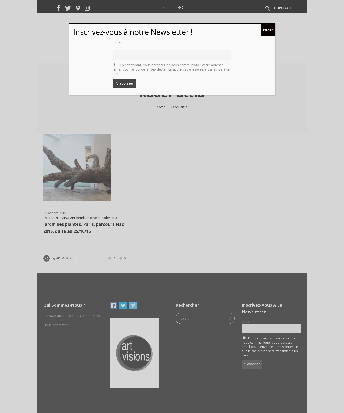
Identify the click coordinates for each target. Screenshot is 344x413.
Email (117, 42)
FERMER (268, 30)
